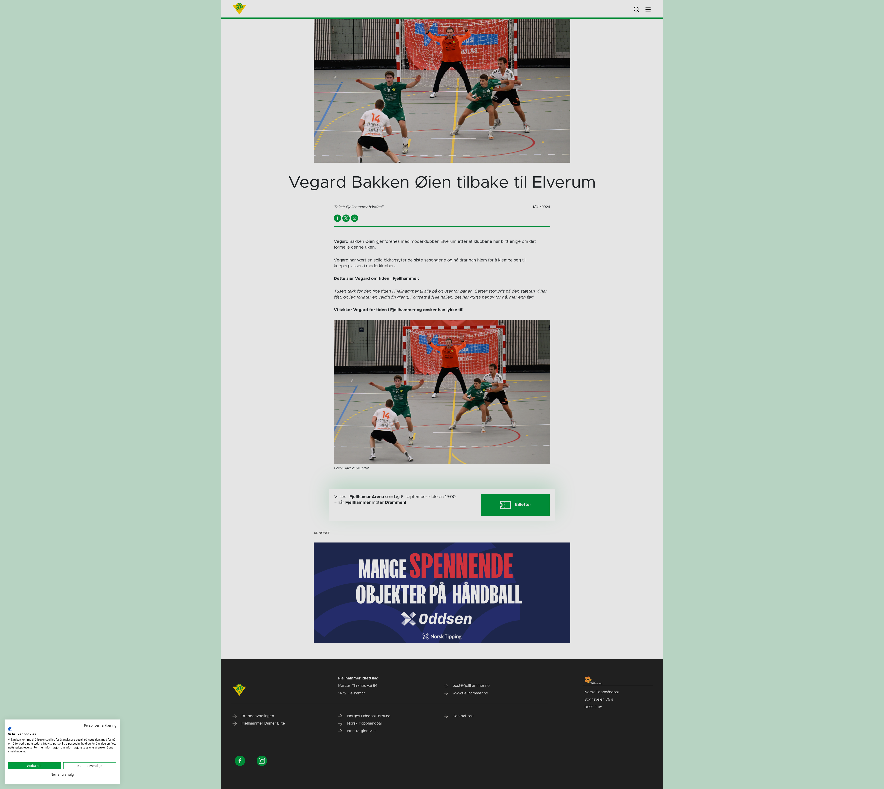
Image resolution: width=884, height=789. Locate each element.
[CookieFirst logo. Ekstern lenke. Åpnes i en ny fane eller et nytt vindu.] (10, 729)
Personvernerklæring (100, 725)
